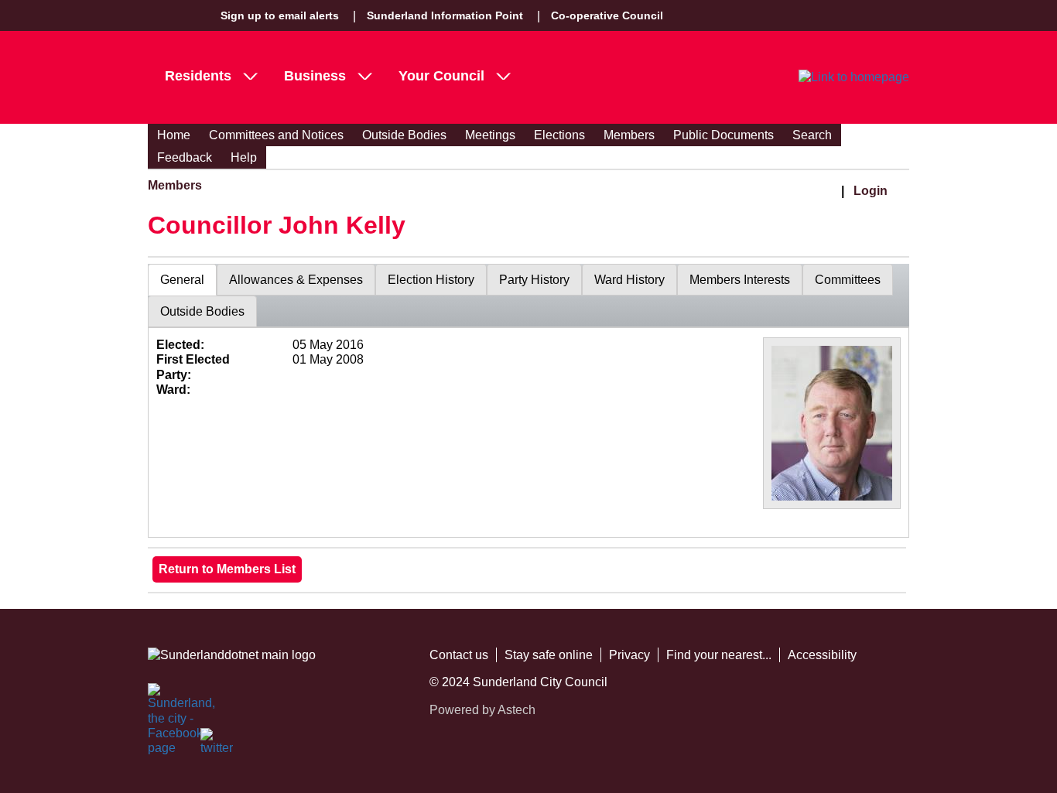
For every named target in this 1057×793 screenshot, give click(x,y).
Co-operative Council (607, 15)
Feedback (184, 157)
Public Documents (723, 135)
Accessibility (822, 654)
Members (629, 135)
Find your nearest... (718, 654)
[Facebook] (165, 700)
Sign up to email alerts (280, 15)
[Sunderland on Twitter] (217, 745)
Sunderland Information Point (445, 15)
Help (244, 157)
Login (870, 190)
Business (315, 76)
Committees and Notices (276, 135)
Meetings (490, 135)
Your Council (441, 76)
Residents (198, 76)
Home (173, 135)
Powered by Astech (482, 709)
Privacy (629, 654)
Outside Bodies (404, 135)
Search (812, 135)
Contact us (458, 654)
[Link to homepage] (854, 77)
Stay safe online (549, 654)
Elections (559, 135)
